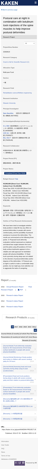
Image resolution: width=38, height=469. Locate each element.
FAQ (2, 448)
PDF (21, 290)
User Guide (5, 445)
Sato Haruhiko (8, 113)
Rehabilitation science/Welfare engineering (17, 93)
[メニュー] (35, 2)
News (3, 452)
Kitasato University (9, 103)
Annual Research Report (14, 287)
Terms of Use (5, 456)
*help (16, 179)
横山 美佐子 (7, 138)
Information (5, 441)
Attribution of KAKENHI (8, 459)
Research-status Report (14, 295)
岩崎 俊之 (6, 133)
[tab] (20, 317)
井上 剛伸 (6, 126)
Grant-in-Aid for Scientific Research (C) (16, 62)
